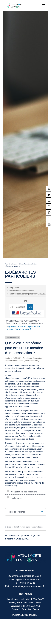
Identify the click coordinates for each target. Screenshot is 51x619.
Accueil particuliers (14, 320)
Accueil (7, 264)
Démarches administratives (28, 264)
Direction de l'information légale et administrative (25, 527)
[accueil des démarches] (25, 300)
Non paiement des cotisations (23, 492)
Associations (31, 320)
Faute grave (15, 498)
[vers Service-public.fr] (27, 313)
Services (14, 264)
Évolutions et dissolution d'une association (24, 323)
